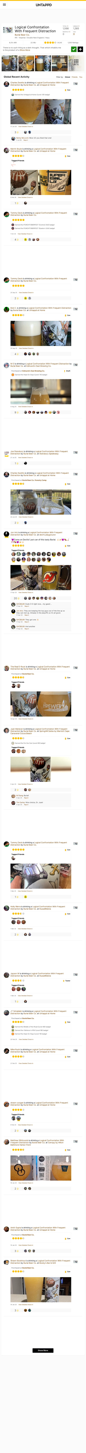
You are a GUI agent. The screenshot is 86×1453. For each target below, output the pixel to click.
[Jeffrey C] (33, 353)
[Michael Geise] (41, 412)
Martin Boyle (16, 149)
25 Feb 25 (13, 1039)
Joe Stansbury (16, 451)
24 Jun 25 (13, 517)
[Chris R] (25, 1310)
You (80, 77)
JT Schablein (16, 1011)
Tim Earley (20, 802)
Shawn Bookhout (18, 1261)
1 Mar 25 (13, 891)
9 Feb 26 (13, 197)
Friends (75, 77)
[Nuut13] (45, 412)
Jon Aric (14, 532)
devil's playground (47, 535)
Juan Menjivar (16, 729)
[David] (37, 598)
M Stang (19, 795)
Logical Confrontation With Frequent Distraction (49, 308)
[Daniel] (25, 239)
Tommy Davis (16, 213)
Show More (25, 50)
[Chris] (37, 239)
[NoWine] (58, 412)
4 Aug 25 (13, 406)
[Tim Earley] (25, 789)
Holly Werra (15, 906)
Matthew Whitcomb (19, 1140)
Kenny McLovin (22, 138)
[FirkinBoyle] (25, 203)
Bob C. (13, 308)
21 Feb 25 (13, 1063)
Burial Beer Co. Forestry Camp (34, 480)
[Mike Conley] (25, 1130)
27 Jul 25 (13, 457)
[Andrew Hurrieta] (29, 598)
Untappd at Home (47, 85)
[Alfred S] (29, 934)
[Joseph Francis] (33, 239)
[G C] (25, 463)
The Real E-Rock (17, 667)
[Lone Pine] (45, 598)
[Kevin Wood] (29, 1188)
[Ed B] (33, 412)
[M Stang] (29, 789)
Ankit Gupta (15, 1228)
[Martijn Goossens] (37, 353)
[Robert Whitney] (29, 1250)
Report (26, 140)
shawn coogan (17, 1103)
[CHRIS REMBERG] (25, 934)
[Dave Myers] (25, 1188)
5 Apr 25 (13, 784)
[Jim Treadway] (54, 412)
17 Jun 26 (13, 126)
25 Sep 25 (13, 292)
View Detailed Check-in (25, 126)
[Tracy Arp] (29, 239)
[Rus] (50, 412)
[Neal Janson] (29, 1310)
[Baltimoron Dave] (41, 598)
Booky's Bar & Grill (47, 1263)
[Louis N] (25, 412)
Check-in (74, 49)
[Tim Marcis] (29, 132)
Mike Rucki (15, 1049)
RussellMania (45, 909)
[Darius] (25, 598)
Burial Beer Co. (22, 35)
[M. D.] (37, 412)
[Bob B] (50, 598)
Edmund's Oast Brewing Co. (38, 366)
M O (12, 364)
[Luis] (33, 598)
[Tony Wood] (29, 1130)
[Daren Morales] (29, 353)
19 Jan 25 (13, 1183)
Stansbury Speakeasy (49, 454)
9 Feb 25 (13, 1125)
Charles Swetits (17, 82)
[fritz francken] (29, 412)
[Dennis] (54, 598)
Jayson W (14, 973)
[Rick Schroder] (25, 353)
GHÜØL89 (20, 604)
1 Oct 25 (13, 234)
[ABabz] (33, 1250)
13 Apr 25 (13, 719)
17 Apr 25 (13, 592)
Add (80, 49)
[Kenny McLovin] (25, 132)
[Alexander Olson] (25, 1250)
